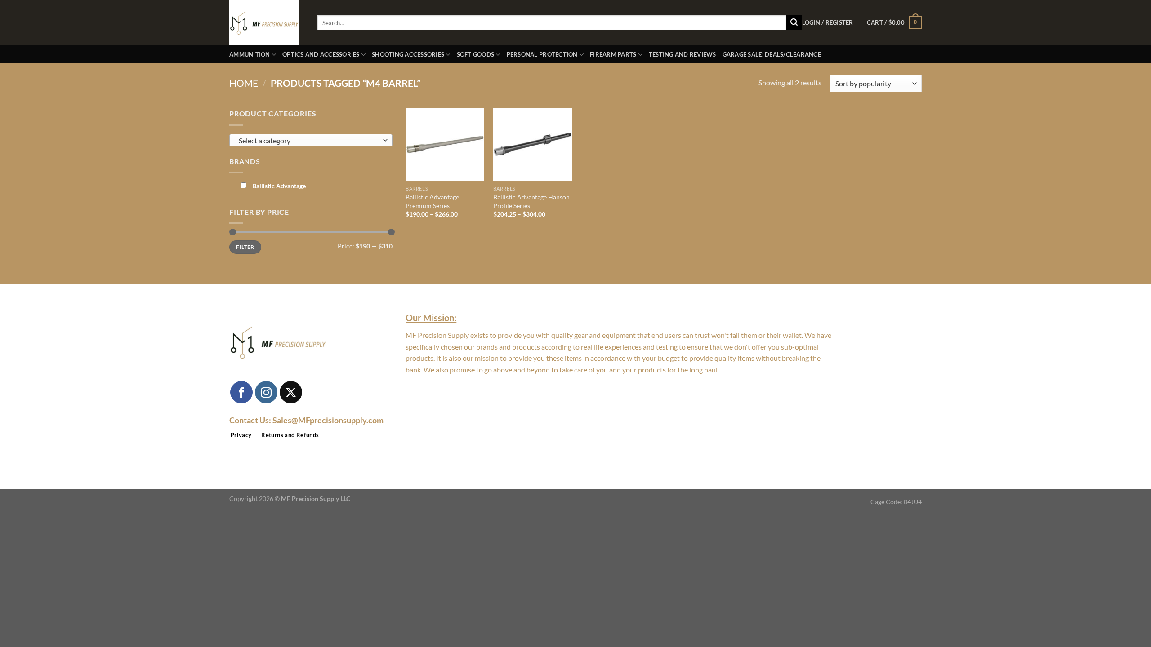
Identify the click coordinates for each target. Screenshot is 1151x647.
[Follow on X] (291, 392)
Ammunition (249, 54)
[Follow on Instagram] (266, 392)
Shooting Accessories (408, 54)
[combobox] (311, 140)
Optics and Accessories (321, 54)
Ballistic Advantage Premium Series (432, 201)
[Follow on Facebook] (241, 392)
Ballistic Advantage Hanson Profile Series (531, 201)
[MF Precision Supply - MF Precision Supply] (266, 22)
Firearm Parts (613, 54)
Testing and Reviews (682, 54)
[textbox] (308, 140)
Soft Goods (476, 54)
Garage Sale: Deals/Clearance (772, 54)
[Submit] (794, 23)
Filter (245, 247)
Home (243, 83)
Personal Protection (542, 54)
